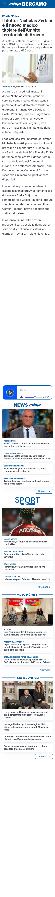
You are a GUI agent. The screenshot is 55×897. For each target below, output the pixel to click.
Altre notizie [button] (44, 491)
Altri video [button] (44, 669)
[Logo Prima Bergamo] (27, 4)
